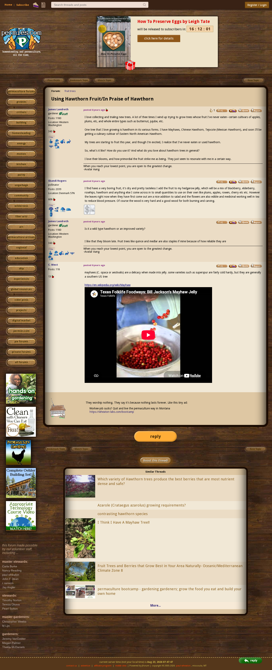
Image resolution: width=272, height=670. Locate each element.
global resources (21, 289)
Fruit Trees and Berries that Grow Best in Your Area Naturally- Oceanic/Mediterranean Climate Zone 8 (170, 568)
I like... (52, 137)
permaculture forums (21, 91)
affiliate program (103, 665)
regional (21, 247)
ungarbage (21, 185)
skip (21, 268)
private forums (21, 352)
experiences (21, 279)
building (21, 122)
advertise (85, 665)
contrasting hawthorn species (123, 514)
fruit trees (70, 91)
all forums (21, 362)
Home (8, 4)
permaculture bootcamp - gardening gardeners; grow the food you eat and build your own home (170, 591)
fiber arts (21, 216)
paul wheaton (183, 665)
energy (21, 143)
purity (21, 174)
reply (155, 436)
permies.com (21, 331)
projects (21, 310)
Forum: (56, 91)
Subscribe (22, 4)
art (21, 227)
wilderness (21, 206)
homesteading (21, 133)
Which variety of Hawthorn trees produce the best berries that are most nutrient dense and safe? (166, 481)
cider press (21, 300)
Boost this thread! (155, 460)
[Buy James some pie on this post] (233, 110)
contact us (71, 665)
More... (155, 605)
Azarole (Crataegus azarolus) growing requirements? (142, 505)
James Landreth (58, 109)
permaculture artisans (21, 237)
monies (21, 154)
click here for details (158, 38)
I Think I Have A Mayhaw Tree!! (124, 522)
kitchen (21, 164)
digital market (21, 320)
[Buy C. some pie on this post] (233, 266)
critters (21, 112)
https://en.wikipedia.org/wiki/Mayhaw (107, 285)
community (21, 195)
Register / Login (257, 5)
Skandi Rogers (57, 180)
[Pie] (36, 5)
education (21, 258)
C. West (53, 264)
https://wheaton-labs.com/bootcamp (112, 411)
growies (21, 101)
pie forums (21, 341)
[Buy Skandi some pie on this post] (233, 182)
